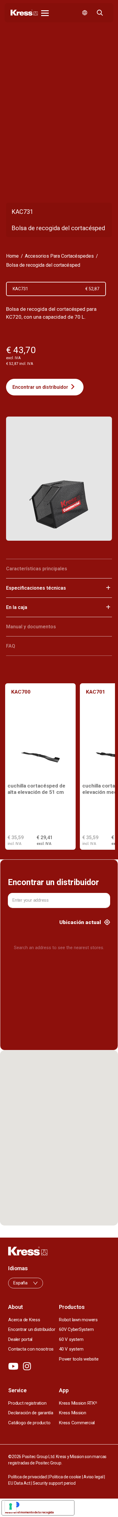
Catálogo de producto (29, 1422)
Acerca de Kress (24, 1319)
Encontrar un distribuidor (40, 387)
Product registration (27, 1403)
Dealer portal (20, 1339)
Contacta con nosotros (31, 1349)
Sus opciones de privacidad (44, 1504)
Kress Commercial (77, 1422)
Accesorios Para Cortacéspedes (59, 256)
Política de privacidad (27, 1476)
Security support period (54, 1483)
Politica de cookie (65, 1476)
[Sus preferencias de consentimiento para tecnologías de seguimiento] (10, 1506)
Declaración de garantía (30, 1413)
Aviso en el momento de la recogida (29, 1512)
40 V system (71, 1349)
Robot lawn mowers (78, 1319)
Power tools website (78, 1359)
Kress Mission (72, 1413)
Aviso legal (93, 1476)
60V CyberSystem (76, 1329)
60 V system (71, 1339)
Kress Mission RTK (78, 1403)
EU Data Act (19, 1483)
